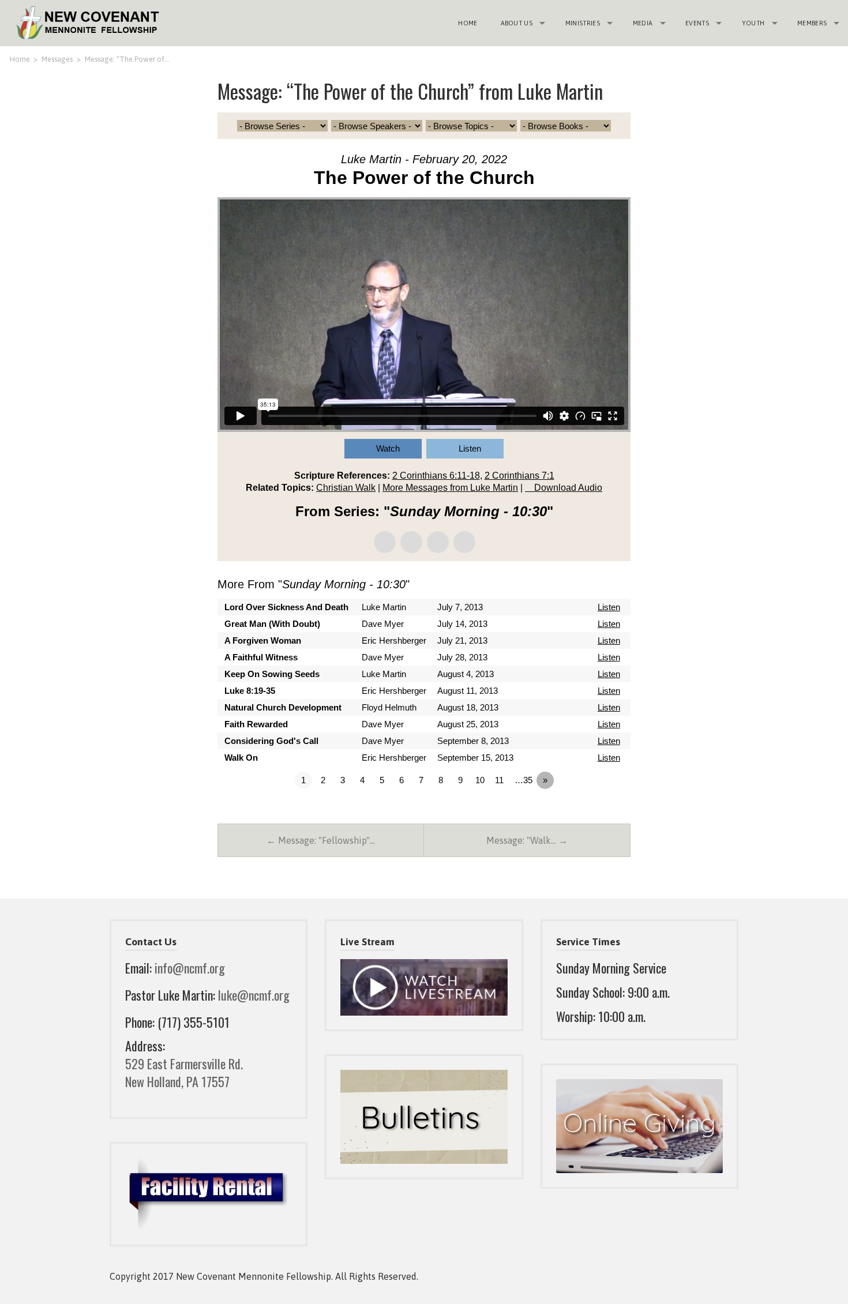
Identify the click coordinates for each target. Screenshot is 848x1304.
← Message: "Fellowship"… (321, 840)
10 (480, 780)
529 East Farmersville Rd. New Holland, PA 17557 (184, 1072)
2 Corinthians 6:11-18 (436, 475)
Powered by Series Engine (588, 812)
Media (643, 23)
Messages (57, 59)
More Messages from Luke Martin (450, 488)
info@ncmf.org (190, 968)
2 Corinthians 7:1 (519, 475)
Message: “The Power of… (127, 59)
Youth (753, 23)
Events (697, 23)
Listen (470, 448)
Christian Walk (346, 488)
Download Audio (568, 488)
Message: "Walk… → (527, 840)
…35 (523, 780)
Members (812, 23)
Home (467, 23)
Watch (388, 448)
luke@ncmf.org (254, 995)
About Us (517, 23)
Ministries (582, 23)
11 (499, 780)
